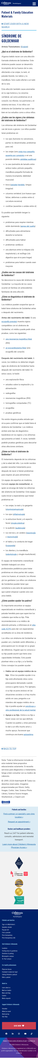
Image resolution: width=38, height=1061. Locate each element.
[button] (34, 4)
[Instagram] (19, 1034)
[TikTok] (32, 1034)
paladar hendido (18, 184)
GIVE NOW (17, 1025)
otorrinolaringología (14, 509)
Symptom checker (7, 927)
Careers (4, 995)
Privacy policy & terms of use (17, 1041)
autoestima (28, 734)
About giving (5, 1014)
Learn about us (6, 987)
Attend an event (6, 1011)
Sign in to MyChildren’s (8, 924)
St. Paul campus (6, 959)
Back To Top (9, 748)
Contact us (31, 1041)
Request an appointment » (19, 821)
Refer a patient (6, 977)
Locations (4, 948)
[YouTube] (25, 1034)
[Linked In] (13, 1034)
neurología (31, 533)
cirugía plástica (17, 523)
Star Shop (4, 1016)
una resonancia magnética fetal (19, 339)
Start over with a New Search (15, 25)
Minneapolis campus (8, 956)
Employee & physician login (10, 972)
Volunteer (4, 1008)
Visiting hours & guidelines (9, 951)
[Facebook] (6, 1034)
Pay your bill (5, 930)
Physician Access (7, 969)
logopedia (10, 545)
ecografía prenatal (9, 321)
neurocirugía (12, 537)
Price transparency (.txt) (8, 938)
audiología (20, 528)
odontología (11, 554)
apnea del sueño (28, 226)
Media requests (6, 998)
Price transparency (7, 935)
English (24, 46)
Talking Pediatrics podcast (9, 974)
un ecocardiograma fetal (16, 348)
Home (5, 1041)
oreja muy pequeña (26, 151)
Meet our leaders (6, 990)
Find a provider (6, 932)
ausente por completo (15, 155)
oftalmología (18, 514)
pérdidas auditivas (28, 159)
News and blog (6, 993)
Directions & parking (8, 953)
